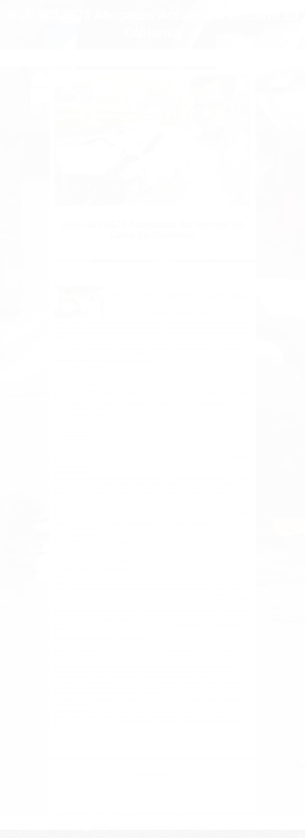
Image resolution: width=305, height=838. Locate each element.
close (3, 2)
